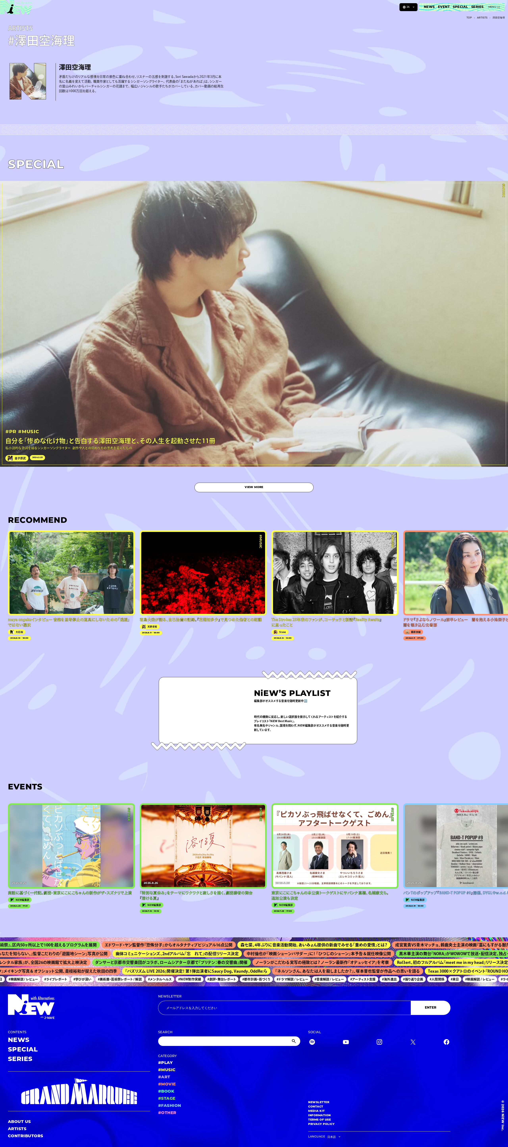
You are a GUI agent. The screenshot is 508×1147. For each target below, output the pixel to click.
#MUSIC (167, 1070)
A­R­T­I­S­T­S (482, 18)
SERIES (477, 7)
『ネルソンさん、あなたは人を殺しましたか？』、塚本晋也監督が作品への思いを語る (309, 971)
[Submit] (294, 1041)
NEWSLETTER (170, 996)
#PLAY (165, 1063)
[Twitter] (413, 1043)
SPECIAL (460, 7)
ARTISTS (17, 1129)
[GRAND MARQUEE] (79, 1091)
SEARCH (165, 1032)
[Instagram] (379, 1043)
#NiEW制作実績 (155, 979)
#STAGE (166, 1099)
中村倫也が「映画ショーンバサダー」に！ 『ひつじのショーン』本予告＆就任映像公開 (267, 954)
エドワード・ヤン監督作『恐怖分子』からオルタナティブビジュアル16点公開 (107, 945)
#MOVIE (167, 1084)
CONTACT (315, 1106)
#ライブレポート (21, 979)
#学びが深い (48, 979)
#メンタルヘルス (126, 979)
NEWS (429, 7)
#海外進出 (355, 979)
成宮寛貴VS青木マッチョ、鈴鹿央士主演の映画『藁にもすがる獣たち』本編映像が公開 (408, 945)
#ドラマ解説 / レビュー (258, 979)
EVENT (444, 7)
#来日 (421, 979)
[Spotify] (312, 1043)
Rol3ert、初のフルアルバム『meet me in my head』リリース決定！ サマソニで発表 (423, 962)
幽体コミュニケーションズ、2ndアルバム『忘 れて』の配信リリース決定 (125, 954)
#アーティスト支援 (328, 979)
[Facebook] (446, 1043)
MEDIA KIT (316, 1111)
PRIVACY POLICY (321, 1124)
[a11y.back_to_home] (16, 8)
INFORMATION (319, 1115)
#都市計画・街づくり (222, 979)
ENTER (431, 1007)
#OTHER (167, 1113)
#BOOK (166, 1092)
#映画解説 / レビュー (445, 979)
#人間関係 (402, 979)
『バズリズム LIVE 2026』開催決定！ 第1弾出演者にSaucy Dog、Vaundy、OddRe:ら (158, 971)
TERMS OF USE (319, 1119)
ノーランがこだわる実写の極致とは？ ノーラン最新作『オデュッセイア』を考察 (278, 962)
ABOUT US (19, 1122)
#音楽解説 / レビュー (295, 979)
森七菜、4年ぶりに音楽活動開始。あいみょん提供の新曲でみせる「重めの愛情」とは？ (252, 945)
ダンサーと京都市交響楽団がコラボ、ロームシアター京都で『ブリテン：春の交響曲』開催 (127, 962)
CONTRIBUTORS (25, 1136)
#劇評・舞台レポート (187, 979)
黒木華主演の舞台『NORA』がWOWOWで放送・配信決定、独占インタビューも (414, 954)
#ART (164, 1077)
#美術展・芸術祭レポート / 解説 (85, 979)
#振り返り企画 (379, 979)
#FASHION (169, 1106)
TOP (469, 18)
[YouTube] (346, 1043)
